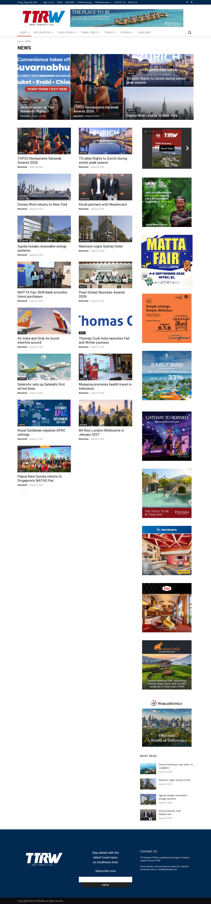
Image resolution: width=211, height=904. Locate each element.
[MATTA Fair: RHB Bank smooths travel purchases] (44, 275)
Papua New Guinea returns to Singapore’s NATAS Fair (39, 478)
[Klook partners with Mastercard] (105, 187)
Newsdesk (22, 167)
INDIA (82, 333)
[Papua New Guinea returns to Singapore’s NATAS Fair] (44, 459)
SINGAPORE (85, 199)
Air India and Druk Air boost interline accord (38, 340)
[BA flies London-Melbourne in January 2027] (105, 413)
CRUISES (131, 110)
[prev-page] (19, 491)
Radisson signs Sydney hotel (101, 246)
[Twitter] (192, 2)
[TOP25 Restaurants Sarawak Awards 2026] (96, 87)
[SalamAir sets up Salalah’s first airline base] (44, 367)
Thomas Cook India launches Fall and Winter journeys (104, 340)
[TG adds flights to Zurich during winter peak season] (158, 70)
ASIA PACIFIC (85, 241)
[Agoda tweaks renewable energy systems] (44, 229)
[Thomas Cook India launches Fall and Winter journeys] (105, 321)
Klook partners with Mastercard (103, 204)
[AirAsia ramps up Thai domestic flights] (43, 87)
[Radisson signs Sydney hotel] (105, 229)
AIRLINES (25, 102)
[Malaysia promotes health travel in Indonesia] (105, 367)
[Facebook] (187, 2)
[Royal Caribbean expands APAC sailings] (44, 413)
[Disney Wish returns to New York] (158, 103)
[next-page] (25, 491)
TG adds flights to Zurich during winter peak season (103, 160)
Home (20, 41)
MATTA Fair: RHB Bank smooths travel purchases (42, 294)
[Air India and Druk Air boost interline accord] (44, 321)
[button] (190, 32)
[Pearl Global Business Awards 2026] (105, 275)
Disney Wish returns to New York (42, 204)
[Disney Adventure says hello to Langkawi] (148, 768)
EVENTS (78, 102)
